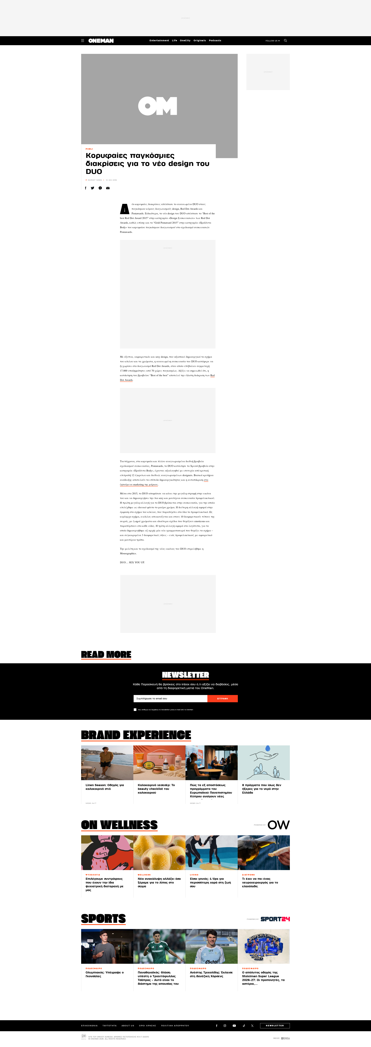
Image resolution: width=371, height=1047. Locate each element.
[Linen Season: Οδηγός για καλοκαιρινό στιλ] (107, 762)
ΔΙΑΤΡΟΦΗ (248, 875)
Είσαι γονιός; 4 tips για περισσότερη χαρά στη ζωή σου (210, 882)
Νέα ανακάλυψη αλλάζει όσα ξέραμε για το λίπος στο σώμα (159, 882)
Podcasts (215, 40)
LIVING (194, 875)
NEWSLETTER (275, 1026)
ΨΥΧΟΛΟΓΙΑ (93, 875)
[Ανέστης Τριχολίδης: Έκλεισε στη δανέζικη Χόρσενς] (212, 946)
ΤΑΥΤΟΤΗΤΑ (110, 1026)
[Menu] (82, 40)
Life (174, 40)
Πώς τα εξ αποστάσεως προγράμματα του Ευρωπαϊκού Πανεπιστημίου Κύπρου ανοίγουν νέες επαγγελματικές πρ (211, 793)
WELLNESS (144, 875)
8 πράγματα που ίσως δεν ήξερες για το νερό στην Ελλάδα (261, 789)
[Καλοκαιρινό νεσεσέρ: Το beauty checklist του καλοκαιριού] (159, 762)
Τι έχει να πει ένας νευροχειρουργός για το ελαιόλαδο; (260, 882)
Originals (200, 40)
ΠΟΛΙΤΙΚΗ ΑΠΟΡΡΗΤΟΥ (175, 1026)
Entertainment (159, 40)
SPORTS (103, 920)
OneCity (185, 40)
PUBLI (89, 149)
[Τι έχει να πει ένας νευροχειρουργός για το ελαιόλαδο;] (264, 852)
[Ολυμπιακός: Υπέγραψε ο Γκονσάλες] (107, 946)
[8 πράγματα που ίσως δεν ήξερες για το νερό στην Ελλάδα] (264, 762)
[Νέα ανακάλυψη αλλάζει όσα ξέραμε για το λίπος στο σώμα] (159, 852)
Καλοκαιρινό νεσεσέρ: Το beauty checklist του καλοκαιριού (156, 789)
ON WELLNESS (119, 826)
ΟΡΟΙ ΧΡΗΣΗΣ (147, 1026)
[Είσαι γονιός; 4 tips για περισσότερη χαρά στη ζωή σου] (212, 852)
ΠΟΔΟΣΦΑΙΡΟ (94, 969)
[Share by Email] (107, 188)
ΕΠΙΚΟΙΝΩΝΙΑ (89, 1026)
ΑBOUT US (128, 1026)
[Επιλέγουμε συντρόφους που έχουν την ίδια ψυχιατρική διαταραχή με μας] (107, 852)
